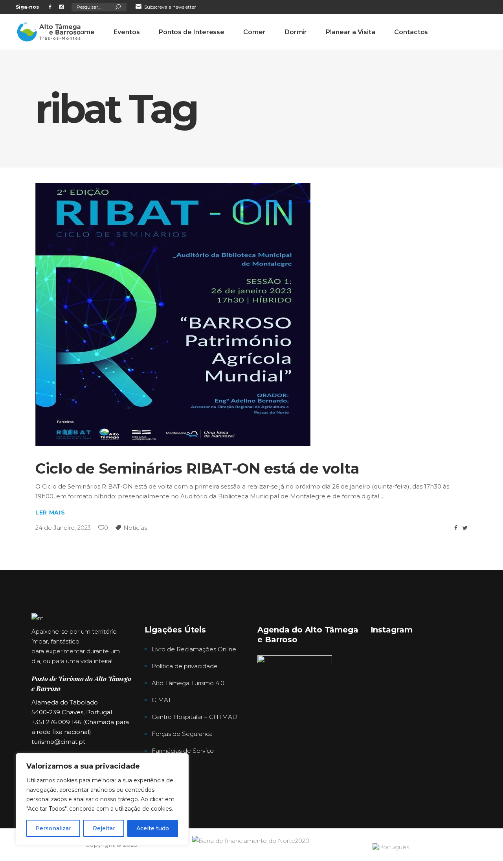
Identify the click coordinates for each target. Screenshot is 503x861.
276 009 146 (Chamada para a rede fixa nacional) (228, 21)
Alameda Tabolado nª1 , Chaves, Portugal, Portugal (357, 21)
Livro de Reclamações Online (194, 649)
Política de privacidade (185, 666)
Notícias (135, 527)
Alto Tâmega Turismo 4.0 (188, 683)
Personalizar (53, 828)
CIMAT (161, 700)
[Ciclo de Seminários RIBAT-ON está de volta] (172, 314)
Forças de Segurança (182, 733)
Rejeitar (104, 828)
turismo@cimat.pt (58, 741)
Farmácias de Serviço (183, 750)
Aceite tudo (152, 828)
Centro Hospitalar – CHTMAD (194, 717)
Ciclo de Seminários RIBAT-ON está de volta (197, 468)
